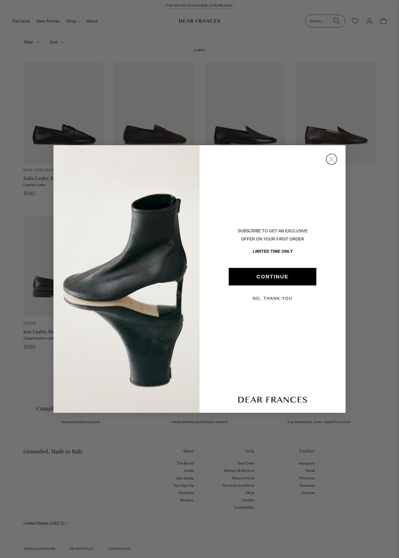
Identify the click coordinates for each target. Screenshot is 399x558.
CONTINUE (272, 277)
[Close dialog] (331, 159)
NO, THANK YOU (272, 298)
